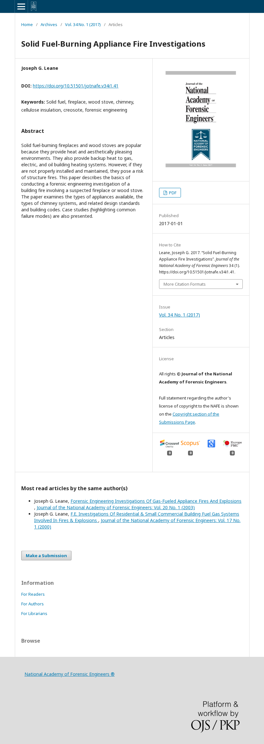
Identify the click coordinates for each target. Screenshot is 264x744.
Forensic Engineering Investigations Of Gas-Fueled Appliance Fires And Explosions (156, 501)
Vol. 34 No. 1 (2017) (83, 24)
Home (27, 24)
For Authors (32, 604)
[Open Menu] (21, 6)
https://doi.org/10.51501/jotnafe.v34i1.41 (75, 86)
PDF (172, 193)
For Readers (33, 594)
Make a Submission (46, 555)
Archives (49, 24)
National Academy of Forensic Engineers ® (69, 674)
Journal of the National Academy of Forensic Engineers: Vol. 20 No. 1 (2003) (116, 507)
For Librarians (34, 613)
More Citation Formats (185, 284)
